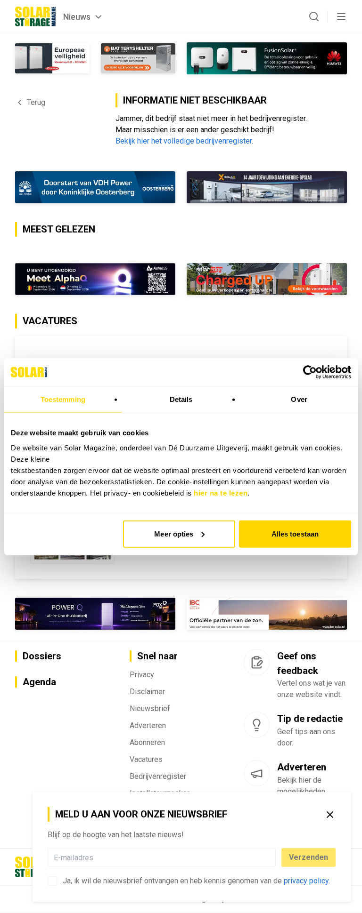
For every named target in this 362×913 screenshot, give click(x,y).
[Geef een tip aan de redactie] (257, 725)
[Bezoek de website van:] (95, 614)
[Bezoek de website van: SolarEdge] (267, 279)
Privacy (142, 674)
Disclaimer (147, 691)
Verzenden (308, 857)
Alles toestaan (295, 533)
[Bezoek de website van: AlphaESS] (95, 279)
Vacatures (146, 759)
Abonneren (147, 742)
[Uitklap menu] (341, 16)
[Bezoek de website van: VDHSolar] (95, 187)
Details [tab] (181, 399)
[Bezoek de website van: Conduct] (52, 58)
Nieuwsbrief (150, 708)
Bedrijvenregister (158, 776)
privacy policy (306, 880)
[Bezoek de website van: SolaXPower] (267, 187)
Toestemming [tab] (63, 399)
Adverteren (148, 725)
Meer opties (173, 533)
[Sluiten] (330, 814)
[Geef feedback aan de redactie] (257, 662)
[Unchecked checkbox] (52, 881)
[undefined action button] (273, 857)
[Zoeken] (314, 16)
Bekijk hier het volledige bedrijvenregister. (184, 140)
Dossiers (42, 656)
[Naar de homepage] (35, 16)
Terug (36, 102)
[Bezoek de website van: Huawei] (267, 58)
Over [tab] (299, 399)
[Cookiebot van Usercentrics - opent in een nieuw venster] (310, 372)
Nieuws (76, 17)
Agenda (39, 682)
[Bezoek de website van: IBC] (267, 614)
